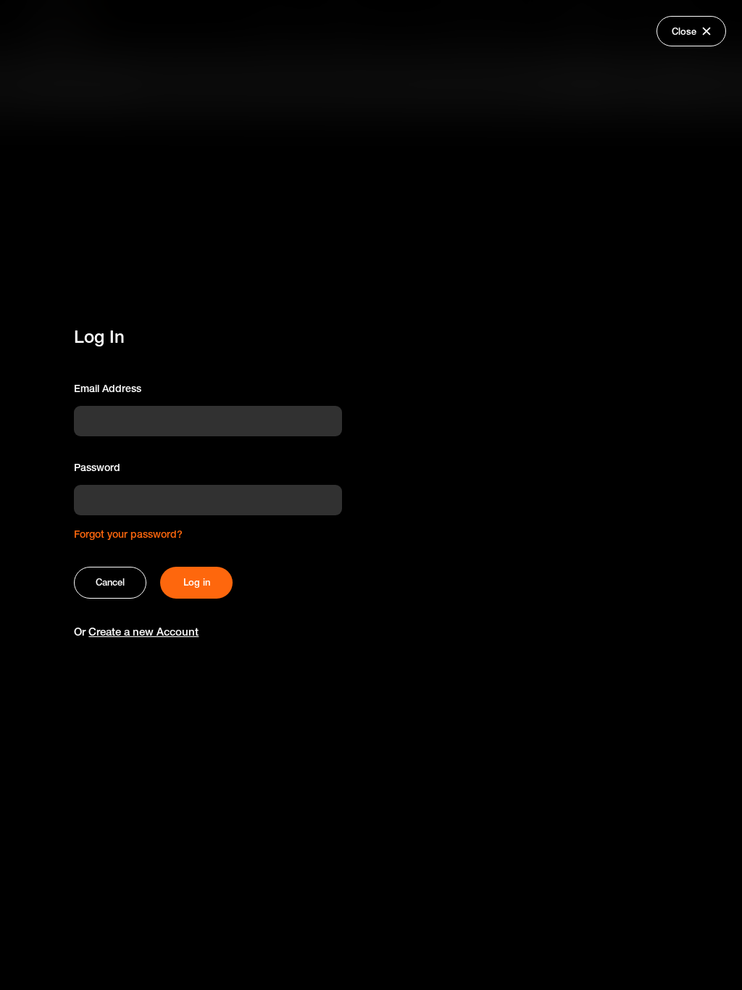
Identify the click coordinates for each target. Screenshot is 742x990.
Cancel (110, 582)
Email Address (107, 388)
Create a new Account (143, 631)
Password (97, 467)
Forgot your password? (128, 534)
